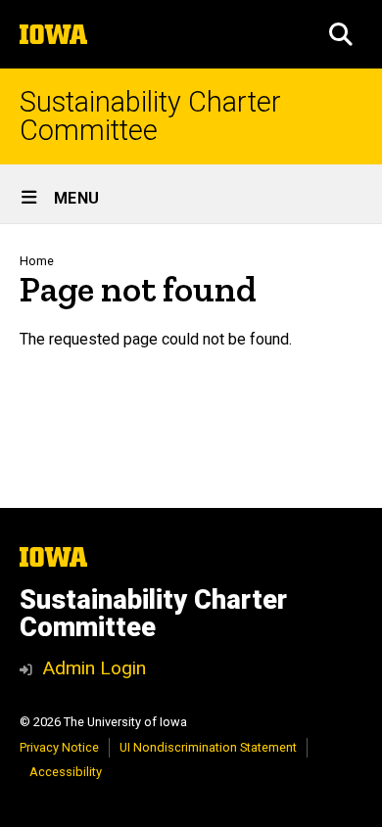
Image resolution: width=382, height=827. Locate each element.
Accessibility (65, 771)
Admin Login (94, 668)
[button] (341, 34)
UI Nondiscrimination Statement (208, 747)
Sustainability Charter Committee (150, 116)
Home (37, 260)
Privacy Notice (59, 747)
